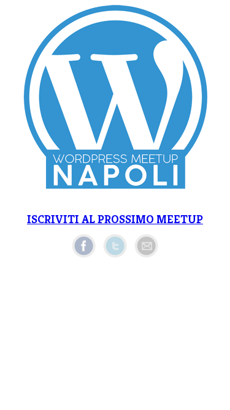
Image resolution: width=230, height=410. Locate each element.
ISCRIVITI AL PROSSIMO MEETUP (115, 219)
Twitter (115, 246)
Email (146, 246)
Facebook (84, 246)
